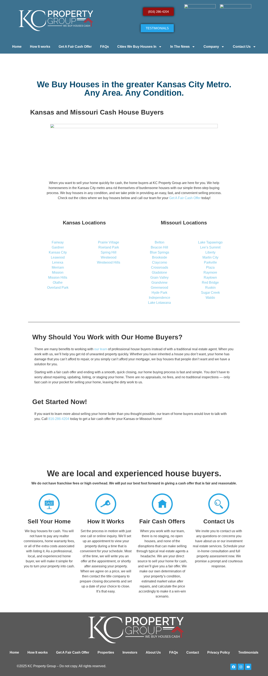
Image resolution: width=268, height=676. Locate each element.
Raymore (210, 272)
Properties (106, 652)
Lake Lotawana (159, 302)
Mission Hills (57, 277)
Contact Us (242, 46)
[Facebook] (233, 667)
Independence (159, 297)
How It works (40, 46)
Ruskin (210, 287)
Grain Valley (159, 277)
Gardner (58, 247)
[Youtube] (248, 667)
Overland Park (57, 287)
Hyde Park (159, 292)
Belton (159, 242)
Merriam (58, 267)
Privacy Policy (218, 652)
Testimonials (248, 652)
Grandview (159, 282)
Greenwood (159, 287)
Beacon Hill (159, 247)
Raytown (210, 277)
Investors (129, 652)
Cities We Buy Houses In (136, 46)
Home (17, 46)
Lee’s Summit (210, 247)
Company (211, 46)
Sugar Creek (210, 292)
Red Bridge (210, 282)
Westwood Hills (108, 262)
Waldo (210, 297)
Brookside (159, 257)
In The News (180, 46)
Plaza (210, 267)
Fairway (58, 242)
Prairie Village (108, 242)
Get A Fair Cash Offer (75, 46)
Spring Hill (108, 252)
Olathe (58, 282)
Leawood (58, 257)
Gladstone (159, 272)
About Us (153, 652)
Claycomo (159, 262)
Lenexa (57, 262)
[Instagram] (241, 667)
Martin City (210, 257)
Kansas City (58, 252)
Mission (57, 272)
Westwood (108, 257)
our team (100, 349)
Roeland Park (108, 247)
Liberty (210, 252)
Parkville (210, 262)
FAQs (104, 46)
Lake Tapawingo (210, 242)
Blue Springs (159, 252)
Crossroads (159, 267)
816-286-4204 (58, 419)
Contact (192, 652)
